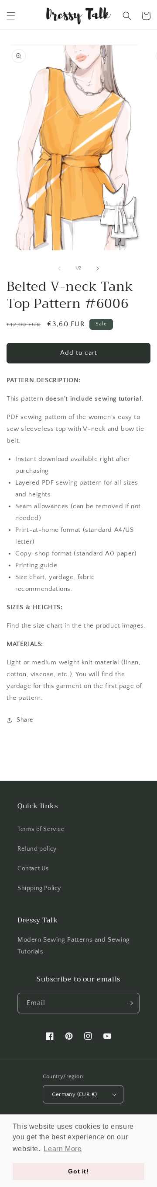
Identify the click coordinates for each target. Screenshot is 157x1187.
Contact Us (33, 868)
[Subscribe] (129, 1003)
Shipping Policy (39, 888)
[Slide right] (97, 268)
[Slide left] (59, 268)
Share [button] (25, 719)
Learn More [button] (63, 1148)
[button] (10, 15)
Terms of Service (41, 829)
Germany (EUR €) (74, 1094)
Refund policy (37, 848)
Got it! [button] (78, 1171)
